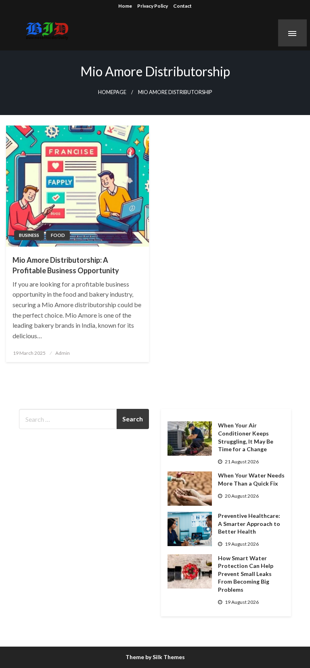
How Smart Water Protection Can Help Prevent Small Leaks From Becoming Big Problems (245, 574)
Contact (182, 6)
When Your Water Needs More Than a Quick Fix (251, 479)
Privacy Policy (152, 6)
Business (29, 235)
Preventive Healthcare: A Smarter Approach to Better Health (249, 523)
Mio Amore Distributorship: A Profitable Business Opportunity (66, 264)
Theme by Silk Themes (155, 656)
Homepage (112, 92)
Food (58, 235)
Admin (62, 353)
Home (125, 6)
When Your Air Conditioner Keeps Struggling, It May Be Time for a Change (245, 437)
